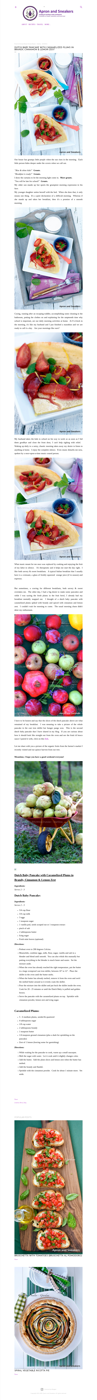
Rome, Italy (23, 1103)
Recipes (32, 24)
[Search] (81, 6)
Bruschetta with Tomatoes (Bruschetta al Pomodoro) (48, 1256)
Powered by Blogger (50, 1389)
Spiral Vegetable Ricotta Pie (31, 1371)
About (24, 24)
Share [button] (16, 1099)
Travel (40, 24)
